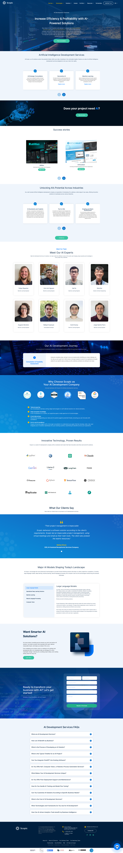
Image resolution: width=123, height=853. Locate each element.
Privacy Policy (50, 844)
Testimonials (50, 843)
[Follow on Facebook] (87, 835)
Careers (76, 3)
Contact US (90, 830)
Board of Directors (53, 840)
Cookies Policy (57, 844)
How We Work (58, 843)
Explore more (61, 84)
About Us (45, 840)
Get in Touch (73, 844)
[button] (59, 94)
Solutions (68, 3)
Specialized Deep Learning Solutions (35, 591)
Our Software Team (64, 840)
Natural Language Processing (33, 598)
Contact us (108, 3)
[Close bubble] (98, 842)
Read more (41, 169)
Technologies (59, 3)
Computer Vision (30, 602)
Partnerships (99, 3)
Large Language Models (32, 587)
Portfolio (82, 3)
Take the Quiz (81, 115)
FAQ (64, 843)
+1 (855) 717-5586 (68, 833)
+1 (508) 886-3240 (68, 831)
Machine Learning (30, 595)
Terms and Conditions (65, 844)
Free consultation (61, 40)
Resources (89, 3)
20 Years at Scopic (71, 843)
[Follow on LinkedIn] (93, 835)
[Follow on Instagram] (90, 835)
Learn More (28, 657)
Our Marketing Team (75, 840)
